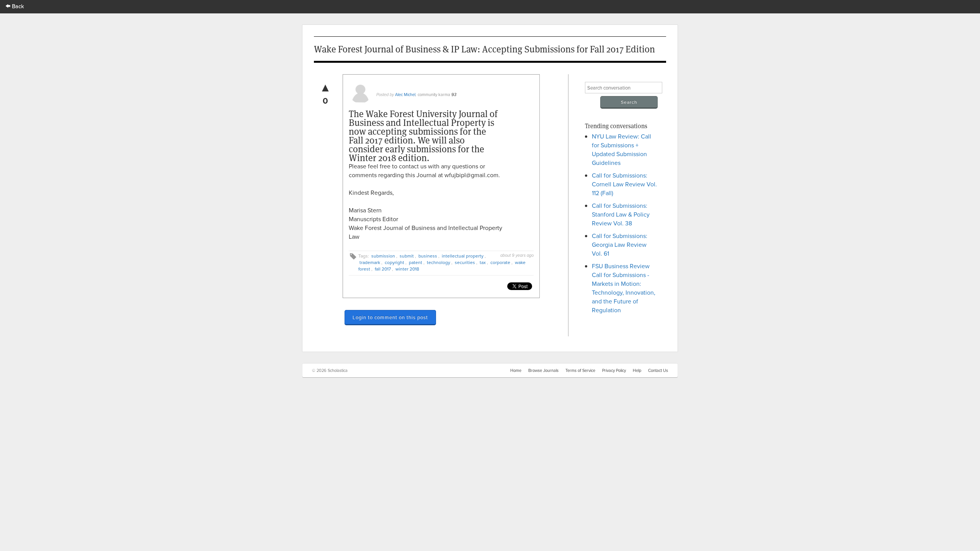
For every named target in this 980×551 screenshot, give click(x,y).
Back (17, 6)
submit (407, 256)
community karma (434, 94)
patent (415, 262)
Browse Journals (543, 370)
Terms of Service (580, 370)
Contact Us (658, 370)
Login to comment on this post (390, 317)
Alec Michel (405, 94)
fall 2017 (383, 269)
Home (515, 370)
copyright (394, 262)
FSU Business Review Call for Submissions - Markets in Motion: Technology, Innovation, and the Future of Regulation (623, 288)
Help (637, 370)
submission (383, 256)
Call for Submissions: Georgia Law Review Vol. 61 (619, 244)
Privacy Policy (614, 370)
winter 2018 (407, 269)
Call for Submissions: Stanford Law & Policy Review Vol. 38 (621, 214)
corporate (500, 262)
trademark (369, 262)
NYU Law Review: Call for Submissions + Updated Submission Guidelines (621, 149)
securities (465, 262)
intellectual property (462, 256)
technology (438, 262)
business (427, 256)
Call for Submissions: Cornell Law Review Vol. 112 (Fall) (624, 184)
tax (483, 262)
